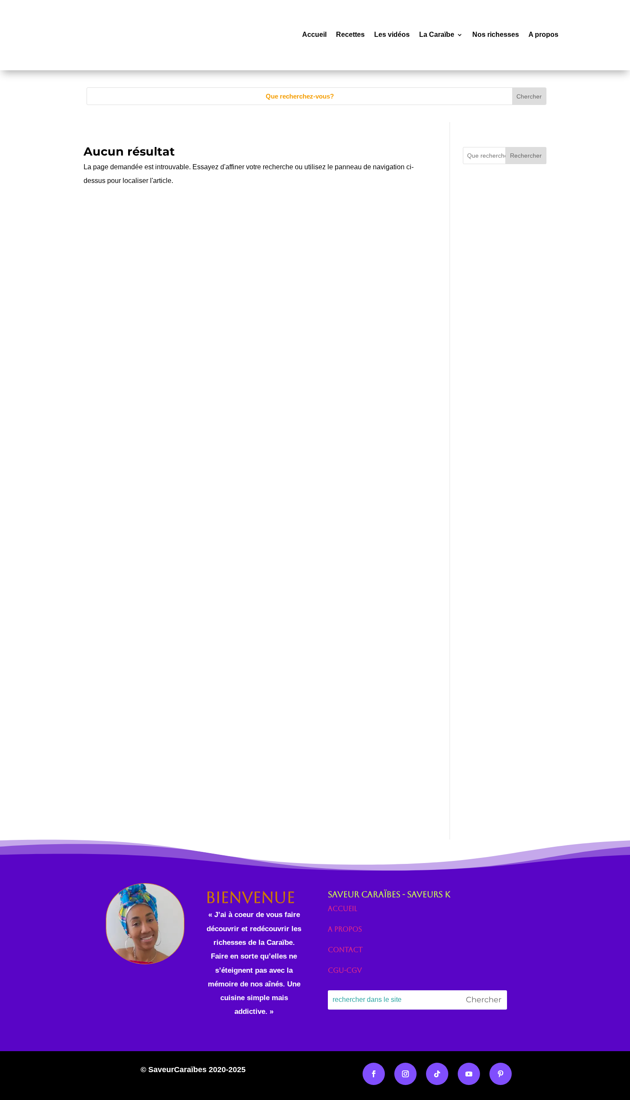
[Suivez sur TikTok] (437, 1074)
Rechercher (526, 155)
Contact (345, 950)
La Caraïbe (436, 34)
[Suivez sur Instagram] (405, 1074)
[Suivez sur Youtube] (469, 1074)
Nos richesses (495, 34)
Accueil (314, 34)
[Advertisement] (504, 361)
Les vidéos (392, 34)
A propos (543, 34)
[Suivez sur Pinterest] (500, 1074)
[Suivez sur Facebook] (374, 1074)
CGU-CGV (345, 970)
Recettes (350, 34)
